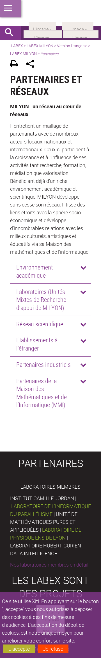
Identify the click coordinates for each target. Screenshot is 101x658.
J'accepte (19, 648)
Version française (72, 45)
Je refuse (53, 648)
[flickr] (42, 25)
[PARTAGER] (32, 64)
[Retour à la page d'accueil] (50, 13)
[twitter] (77, 25)
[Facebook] (43, 33)
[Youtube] (80, 33)
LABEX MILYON (40, 45)
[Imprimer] (16, 64)
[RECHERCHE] (11, 33)
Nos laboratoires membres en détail (49, 564)
